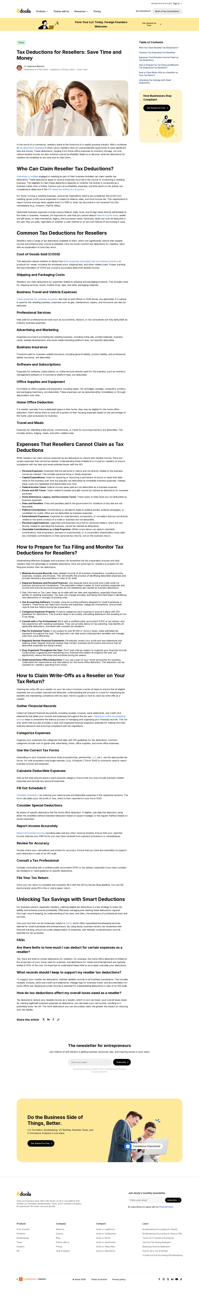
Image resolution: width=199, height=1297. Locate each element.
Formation (21, 1234)
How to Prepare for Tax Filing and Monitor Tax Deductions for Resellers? (159, 66)
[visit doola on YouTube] (176, 1279)
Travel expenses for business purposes (37, 299)
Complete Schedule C (28, 795)
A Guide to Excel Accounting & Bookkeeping (162, 1255)
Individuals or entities (27, 176)
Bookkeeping (23, 1238)
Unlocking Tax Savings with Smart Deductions (155, 81)
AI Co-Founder (23, 1229)
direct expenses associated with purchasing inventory (90, 261)
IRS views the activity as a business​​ (66, 189)
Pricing (97, 11)
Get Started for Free (149, 24)
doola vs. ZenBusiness (106, 1234)
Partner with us (62, 1242)
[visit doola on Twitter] (168, 1279)
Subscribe (121, 1062)
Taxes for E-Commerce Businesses (158, 1238)
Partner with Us (61, 11)
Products (40, 11)
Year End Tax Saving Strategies (157, 1242)
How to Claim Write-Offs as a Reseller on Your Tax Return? (158, 73)
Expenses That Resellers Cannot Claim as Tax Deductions (159, 58)
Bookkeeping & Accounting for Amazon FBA (162, 1234)
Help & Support (63, 1251)
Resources (79, 11)
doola (68, 923)
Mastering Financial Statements (156, 1247)
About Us (60, 1229)
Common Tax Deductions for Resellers (157, 52)
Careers (59, 1234)
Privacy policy (118, 1279)
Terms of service (99, 1279)
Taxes (19, 1242)
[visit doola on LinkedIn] (172, 1279)
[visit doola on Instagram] (163, 1279)
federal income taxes (107, 215)
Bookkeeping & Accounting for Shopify (160, 1229)
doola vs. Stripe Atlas (105, 1247)
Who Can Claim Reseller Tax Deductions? (158, 47)
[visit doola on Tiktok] (181, 1279)
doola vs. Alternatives (105, 1251)
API (18, 1251)
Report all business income (30, 833)
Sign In (176, 3)
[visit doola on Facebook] (159, 1279)
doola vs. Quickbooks (106, 1242)
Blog (58, 1238)
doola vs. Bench (103, 1238)
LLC (94, 757)
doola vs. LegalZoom (105, 1229)
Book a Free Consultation (167, 11)
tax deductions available (32, 147)
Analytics (21, 1247)
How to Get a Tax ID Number (155, 1251)
